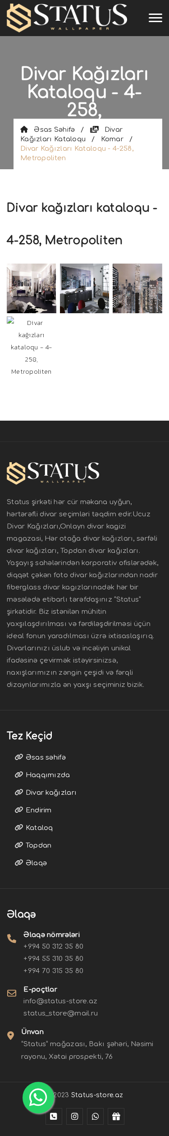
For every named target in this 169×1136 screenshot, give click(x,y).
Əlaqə (35, 863)
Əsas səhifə (51, 130)
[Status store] (54, 1116)
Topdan (37, 845)
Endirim (37, 810)
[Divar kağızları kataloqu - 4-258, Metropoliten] (31, 287)
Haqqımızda (46, 775)
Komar (112, 139)
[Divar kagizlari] (67, 18)
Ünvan (32, 1032)
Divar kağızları (50, 793)
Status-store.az (97, 1095)
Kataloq (38, 828)
